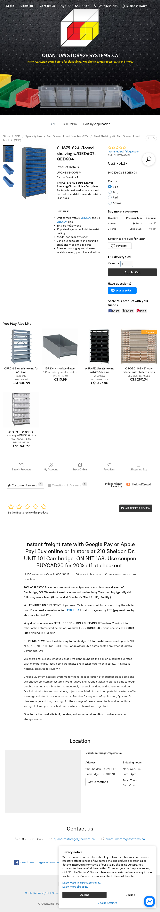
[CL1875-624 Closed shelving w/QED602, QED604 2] (8, 181)
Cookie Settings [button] (107, 903)
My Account (51, 469)
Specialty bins (33, 136)
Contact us (47, 6)
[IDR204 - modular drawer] (60, 346)
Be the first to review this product (28, 512)
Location (27, 6)
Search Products (21, 469)
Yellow (117, 203)
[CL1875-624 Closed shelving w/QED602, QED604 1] (8, 169)
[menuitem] (148, 138)
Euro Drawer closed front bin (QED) (68, 136)
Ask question (132, 151)
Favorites (109, 469)
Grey (116, 192)
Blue (115, 187)
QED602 (86, 218)
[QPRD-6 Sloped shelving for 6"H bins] (21, 346)
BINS (53, 124)
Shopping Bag (138, 469)
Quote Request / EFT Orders (42, 893)
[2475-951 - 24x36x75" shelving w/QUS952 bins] (21, 410)
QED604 (62, 221)
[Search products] (148, 159)
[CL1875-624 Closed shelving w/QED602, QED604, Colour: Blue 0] (8, 153)
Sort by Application (96, 124)
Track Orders (80, 469)
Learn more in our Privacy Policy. (81, 883)
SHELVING (70, 124)
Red (115, 197)
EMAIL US (72, 610)
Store (10, 6)
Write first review (137, 508)
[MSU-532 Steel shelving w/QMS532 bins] (100, 346)
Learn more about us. (75, 886)
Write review (116, 151)
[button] (120, 246)
